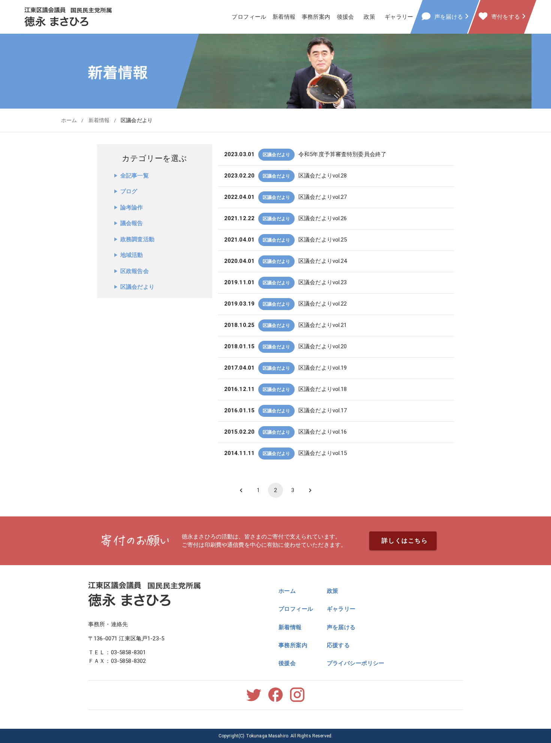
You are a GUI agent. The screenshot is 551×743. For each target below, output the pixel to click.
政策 (369, 16)
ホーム (69, 120)
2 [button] (275, 490)
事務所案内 (316, 16)
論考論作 (131, 207)
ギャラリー (399, 16)
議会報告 (131, 223)
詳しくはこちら (405, 540)
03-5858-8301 (128, 652)
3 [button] (292, 490)
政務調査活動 (137, 239)
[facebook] (275, 701)
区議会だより (137, 120)
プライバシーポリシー (356, 663)
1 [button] (258, 490)
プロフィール (249, 16)
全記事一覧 (134, 175)
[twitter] (253, 701)
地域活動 (131, 255)
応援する (338, 645)
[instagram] (297, 701)
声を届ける (341, 627)
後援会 (345, 16)
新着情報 (284, 16)
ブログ (128, 191)
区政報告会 (134, 271)
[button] (336, 154)
